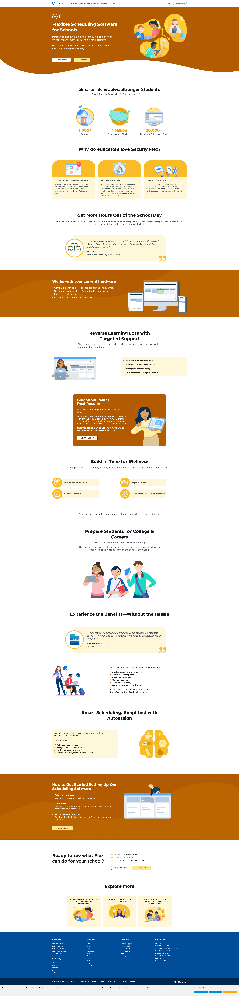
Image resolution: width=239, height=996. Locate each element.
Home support (126, 946)
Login (170, 3)
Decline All (215, 992)
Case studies (125, 948)
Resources (104, 3)
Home (89, 956)
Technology (56, 953)
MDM (88, 953)
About (54, 963)
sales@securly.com (162, 953)
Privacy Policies (84, 981)
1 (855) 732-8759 (164, 946)
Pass (88, 961)
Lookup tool (125, 956)
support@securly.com (163, 955)
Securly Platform (58, 944)
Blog (122, 954)
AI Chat (89, 965)
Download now (89, 438)
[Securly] (57, 3)
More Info (230, 992)
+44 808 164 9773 (171, 948)
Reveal (89, 958)
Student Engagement (59, 951)
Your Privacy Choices (209, 988)
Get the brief (83, 60)
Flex (88, 963)
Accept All (201, 992)
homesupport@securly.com (165, 961)
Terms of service (112, 981)
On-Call (89, 948)
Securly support (126, 944)
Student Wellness (58, 948)
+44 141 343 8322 (169, 950)
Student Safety (57, 946)
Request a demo (180, 3)
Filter (88, 944)
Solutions (74, 3)
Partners (112, 3)
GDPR (94, 981)
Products (82, 3)
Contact (55, 965)
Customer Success (93, 3)
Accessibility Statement (128, 981)
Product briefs (126, 951)
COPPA (101, 981)
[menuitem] (74, 3)
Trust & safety (57, 972)
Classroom (90, 951)
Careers (55, 970)
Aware (89, 946)
